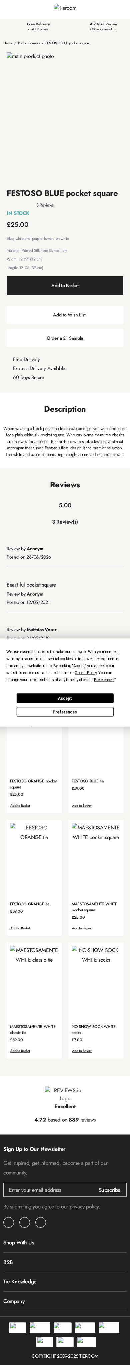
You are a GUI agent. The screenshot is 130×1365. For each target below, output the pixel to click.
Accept (65, 698)
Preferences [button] (104, 680)
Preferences (65, 711)
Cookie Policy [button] (86, 673)
